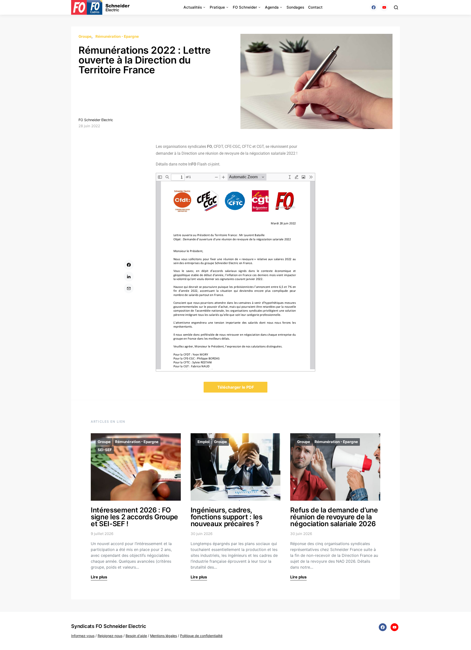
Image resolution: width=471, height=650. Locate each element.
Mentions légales (163, 636)
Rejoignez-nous (110, 636)
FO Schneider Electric (95, 120)
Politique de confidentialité (201, 636)
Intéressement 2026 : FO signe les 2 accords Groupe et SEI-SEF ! (134, 517)
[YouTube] (384, 7)
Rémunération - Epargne (117, 36)
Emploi (203, 441)
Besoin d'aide (136, 636)
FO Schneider (245, 7)
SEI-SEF (105, 449)
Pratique (217, 7)
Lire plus (99, 576)
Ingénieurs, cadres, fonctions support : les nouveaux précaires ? (226, 517)
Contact (315, 7)
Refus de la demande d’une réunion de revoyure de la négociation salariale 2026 (334, 517)
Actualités (192, 7)
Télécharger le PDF (235, 387)
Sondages (295, 7)
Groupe (85, 36)
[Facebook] (374, 7)
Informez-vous (82, 636)
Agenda (272, 7)
